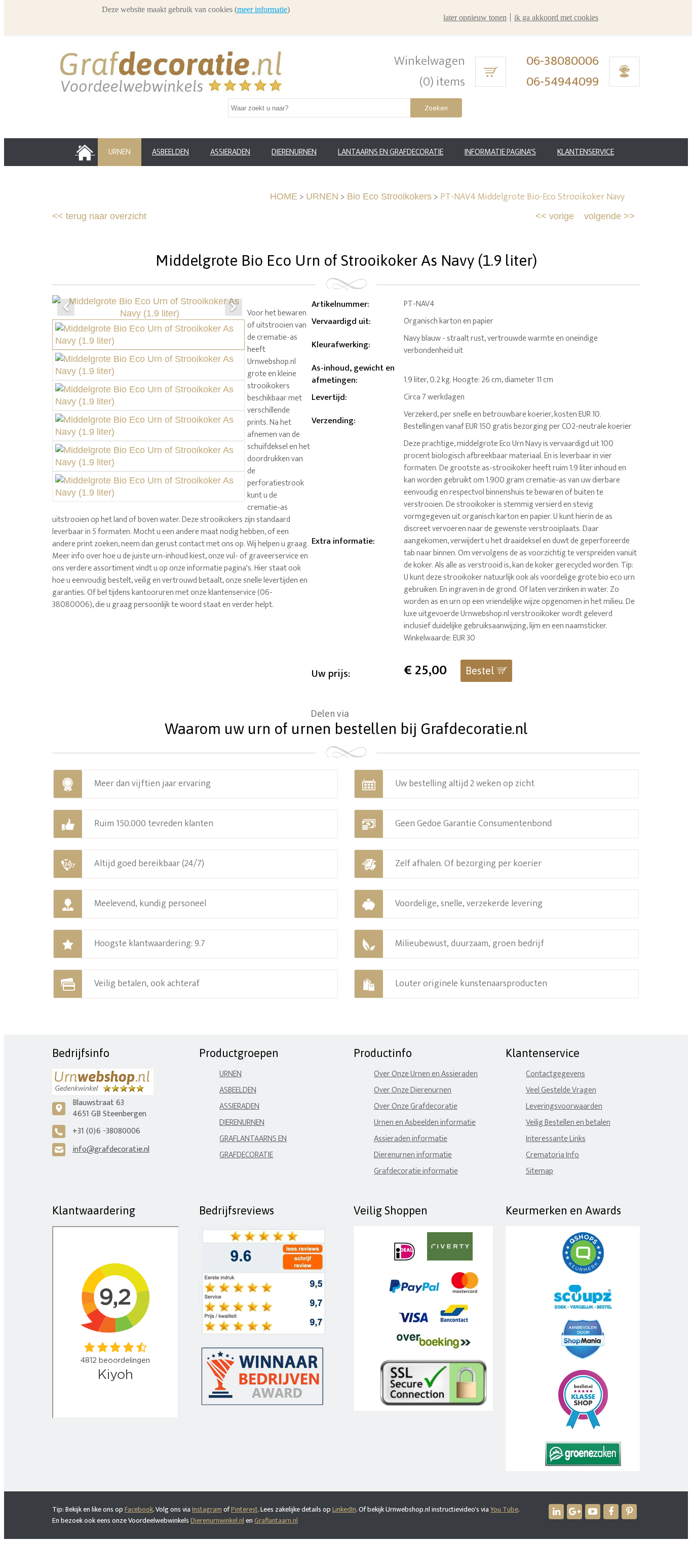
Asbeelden (237, 1090)
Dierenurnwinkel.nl (217, 1520)
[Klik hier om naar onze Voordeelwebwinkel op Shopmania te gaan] (582, 1356)
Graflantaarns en (253, 1139)
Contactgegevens (555, 1074)
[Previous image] (65, 307)
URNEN (322, 196)
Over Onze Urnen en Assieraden (426, 1074)
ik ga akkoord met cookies (556, 17)
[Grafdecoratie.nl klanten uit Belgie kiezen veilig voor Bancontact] (454, 1320)
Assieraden (239, 1106)
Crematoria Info (552, 1155)
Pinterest (244, 1509)
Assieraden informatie (410, 1139)
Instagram (207, 1509)
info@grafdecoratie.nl (110, 1149)
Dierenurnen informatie (413, 1155)
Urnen (230, 1074)
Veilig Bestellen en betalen (568, 1122)
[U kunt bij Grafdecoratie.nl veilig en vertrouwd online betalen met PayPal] (414, 1290)
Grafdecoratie (246, 1155)
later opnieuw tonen (475, 17)
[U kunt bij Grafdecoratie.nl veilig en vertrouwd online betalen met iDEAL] (404, 1258)
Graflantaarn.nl (276, 1520)
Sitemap (539, 1171)
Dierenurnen (241, 1122)
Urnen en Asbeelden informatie (425, 1122)
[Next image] (233, 307)
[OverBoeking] (434, 1346)
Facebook (139, 1509)
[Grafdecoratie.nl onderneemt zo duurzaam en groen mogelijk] (583, 1464)
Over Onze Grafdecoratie (415, 1106)
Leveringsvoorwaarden (564, 1106)
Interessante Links (556, 1139)
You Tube (504, 1509)
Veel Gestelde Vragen (561, 1090)
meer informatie (262, 9)
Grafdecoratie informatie (416, 1171)
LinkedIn (344, 1509)
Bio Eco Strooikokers (389, 196)
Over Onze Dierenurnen (412, 1090)
